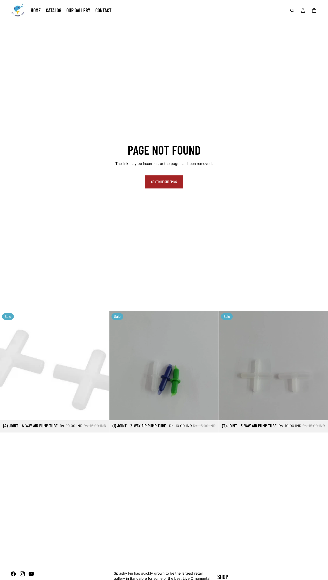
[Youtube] (31, 574)
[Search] (292, 10)
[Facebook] (13, 574)
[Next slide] (320, 365)
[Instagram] (22, 574)
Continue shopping (164, 182)
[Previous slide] (226, 365)
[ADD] (101, 412)
